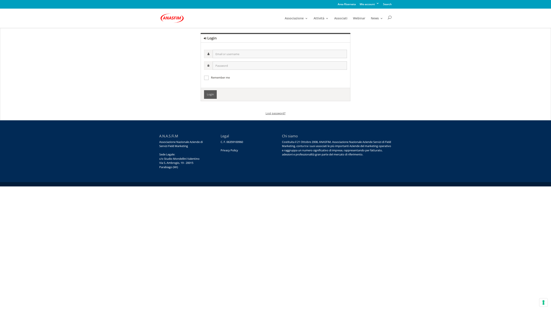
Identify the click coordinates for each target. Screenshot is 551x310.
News (375, 18)
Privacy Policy (229, 150)
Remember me (220, 77)
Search (387, 4)
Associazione (294, 18)
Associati (340, 18)
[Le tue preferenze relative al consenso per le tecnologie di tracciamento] (543, 302)
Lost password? (276, 113)
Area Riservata (347, 4)
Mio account (367, 4)
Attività (319, 18)
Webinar (359, 18)
